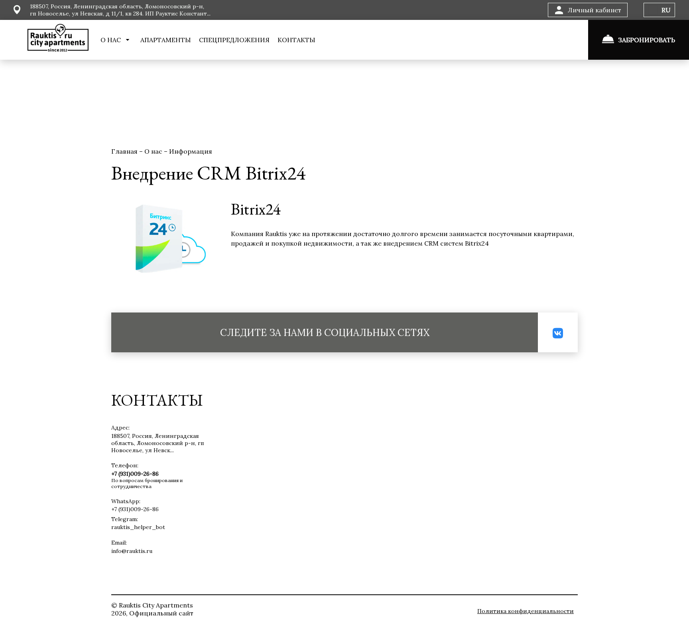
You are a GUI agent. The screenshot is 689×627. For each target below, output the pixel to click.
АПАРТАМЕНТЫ (165, 40)
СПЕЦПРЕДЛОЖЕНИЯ (234, 40)
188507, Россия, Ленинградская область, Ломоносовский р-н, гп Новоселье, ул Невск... (157, 443)
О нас (154, 151)
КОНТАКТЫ (296, 40)
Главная (125, 151)
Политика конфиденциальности (525, 611)
